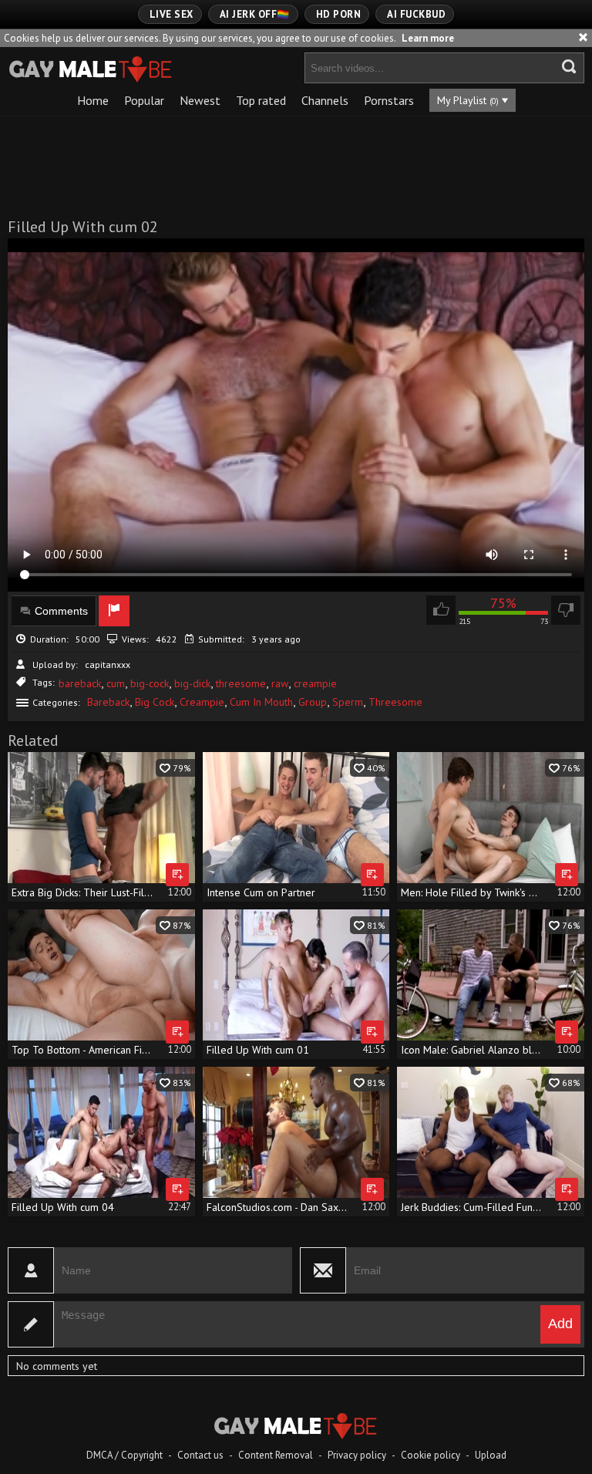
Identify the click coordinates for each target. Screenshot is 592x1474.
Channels (324, 100)
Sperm (347, 702)
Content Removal (275, 1455)
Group (312, 702)
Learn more (428, 38)
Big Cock (154, 702)
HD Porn (339, 14)
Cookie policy (430, 1455)
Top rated (261, 100)
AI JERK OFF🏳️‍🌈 (255, 14)
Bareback (108, 702)
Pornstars (389, 100)
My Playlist (468, 100)
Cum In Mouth (261, 702)
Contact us (200, 1455)
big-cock (149, 683)
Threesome (395, 702)
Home (93, 100)
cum (115, 683)
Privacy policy (357, 1455)
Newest (200, 100)
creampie (315, 683)
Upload (490, 1455)
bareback (80, 683)
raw (279, 683)
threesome (241, 683)
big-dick (192, 683)
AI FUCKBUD (416, 14)
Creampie (202, 702)
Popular (144, 100)
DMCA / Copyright (124, 1455)
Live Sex (171, 14)
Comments (61, 611)
